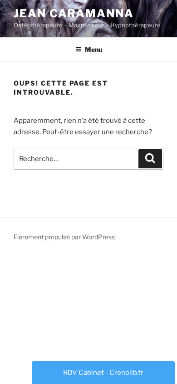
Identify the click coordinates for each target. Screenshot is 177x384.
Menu (93, 49)
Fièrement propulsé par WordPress (64, 237)
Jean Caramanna (74, 13)
